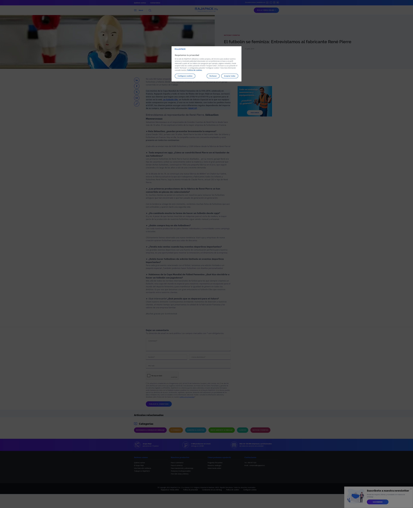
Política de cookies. (194, 70)
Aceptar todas (229, 76)
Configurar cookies (185, 76)
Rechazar (213, 76)
